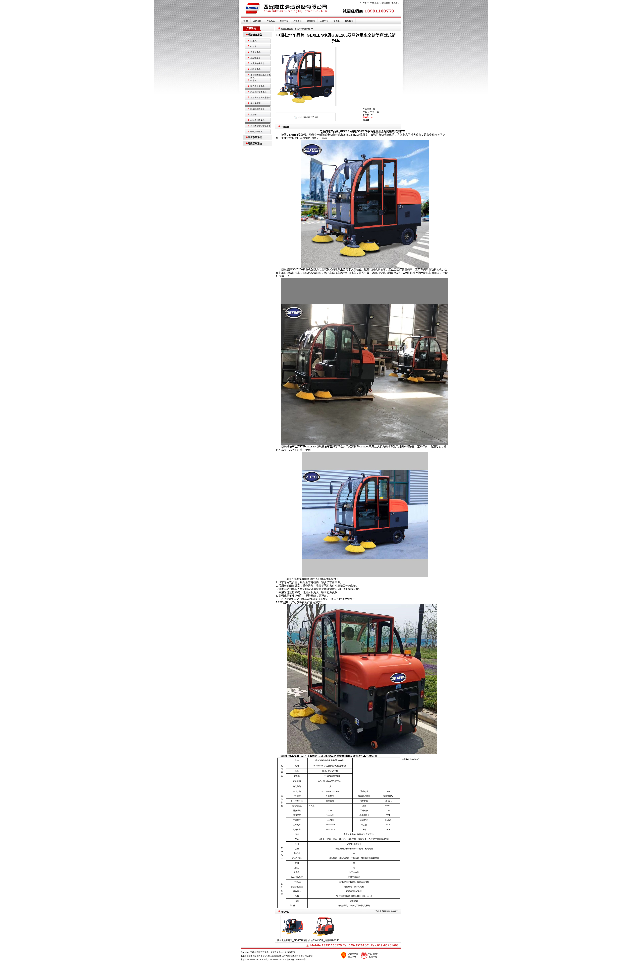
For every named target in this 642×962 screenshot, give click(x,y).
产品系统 (271, 21)
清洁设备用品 (255, 34)
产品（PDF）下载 (371, 112)
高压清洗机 (255, 52)
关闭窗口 (395, 911)
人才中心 (324, 21)
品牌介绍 (257, 21)
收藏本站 (396, 3)
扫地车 (253, 46)
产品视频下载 (369, 109)
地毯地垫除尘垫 (257, 109)
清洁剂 (253, 114)
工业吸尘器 (255, 58)
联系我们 (349, 21)
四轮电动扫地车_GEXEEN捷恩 (292, 940)
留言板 (337, 21)
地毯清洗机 (255, 69)
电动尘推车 (255, 103)
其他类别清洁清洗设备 (260, 126)
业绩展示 (311, 21)
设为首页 (386, 3)
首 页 (245, 21)
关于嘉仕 (297, 21)
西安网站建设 (306, 956)
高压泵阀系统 (255, 137)
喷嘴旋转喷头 (256, 131)
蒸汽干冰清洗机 (257, 86)
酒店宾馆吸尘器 (257, 63)
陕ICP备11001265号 (296, 959)
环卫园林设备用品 (258, 92)
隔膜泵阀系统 (255, 143)
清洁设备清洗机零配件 (260, 97)
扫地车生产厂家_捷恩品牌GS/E (323, 940)
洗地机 (253, 41)
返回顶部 (386, 911)
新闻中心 (284, 21)
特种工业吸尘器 (257, 120)
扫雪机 (253, 80)
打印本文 (378, 911)
